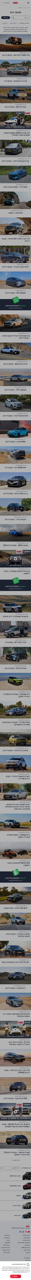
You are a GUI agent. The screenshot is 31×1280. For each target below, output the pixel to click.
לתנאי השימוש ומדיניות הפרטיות (20, 1271)
